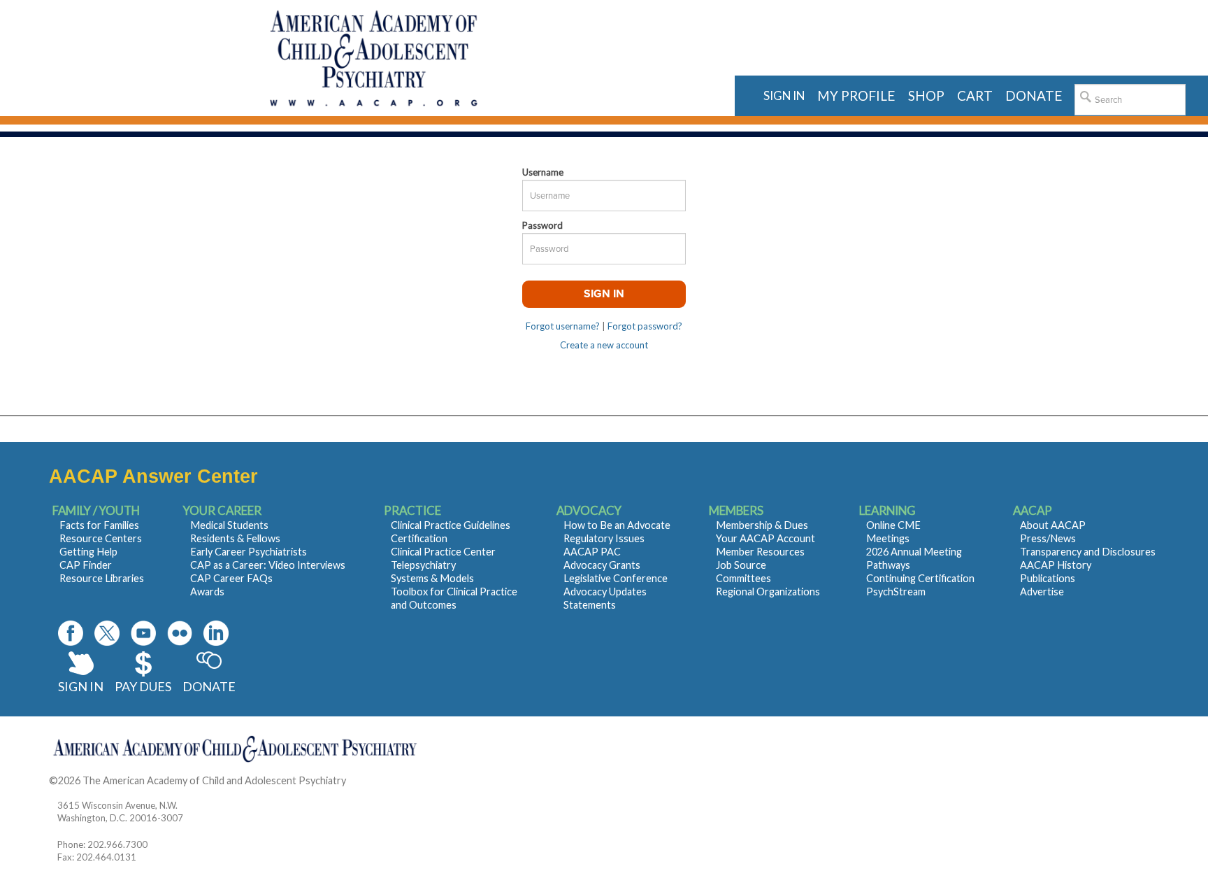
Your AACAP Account (765, 538)
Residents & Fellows (235, 538)
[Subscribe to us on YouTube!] (143, 633)
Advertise (1042, 591)
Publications (1047, 578)
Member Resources (760, 552)
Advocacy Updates (605, 591)
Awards (207, 591)
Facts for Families (99, 525)
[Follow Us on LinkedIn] (216, 633)
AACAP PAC (592, 552)
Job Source (741, 565)
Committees (743, 578)
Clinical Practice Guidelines (450, 525)
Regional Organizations (768, 591)
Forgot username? (563, 326)
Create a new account (604, 345)
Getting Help (88, 552)
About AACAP (1053, 525)
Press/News (1048, 538)
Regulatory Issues (604, 538)
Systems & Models (432, 578)
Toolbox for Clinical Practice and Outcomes (454, 598)
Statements (589, 605)
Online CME (893, 525)
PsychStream (896, 591)
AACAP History (1055, 565)
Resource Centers (100, 538)
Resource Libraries (101, 578)
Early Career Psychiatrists (248, 552)
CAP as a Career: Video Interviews (267, 565)
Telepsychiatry (423, 565)
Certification (419, 538)
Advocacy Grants (601, 565)
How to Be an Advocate (616, 525)
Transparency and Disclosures (1088, 552)
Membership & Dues (762, 525)
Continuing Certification (920, 578)
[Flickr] (179, 633)
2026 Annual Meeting (914, 552)
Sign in (784, 95)
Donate (209, 686)
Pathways (888, 565)
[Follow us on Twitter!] (107, 633)
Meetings (887, 538)
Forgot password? (644, 326)
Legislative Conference (615, 578)
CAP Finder (85, 565)
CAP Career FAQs (231, 578)
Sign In (80, 686)
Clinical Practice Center (443, 552)
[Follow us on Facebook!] (70, 633)
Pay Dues (143, 686)
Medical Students (229, 525)
